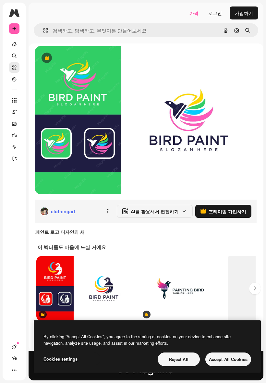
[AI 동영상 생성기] (14, 135)
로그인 (215, 13)
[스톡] (14, 67)
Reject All (178, 359)
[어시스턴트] (14, 159)
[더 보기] (14, 370)
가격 (194, 13)
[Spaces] (14, 112)
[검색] (14, 56)
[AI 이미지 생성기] (14, 123)
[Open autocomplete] (43, 30)
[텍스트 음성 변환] (14, 147)
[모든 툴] (14, 100)
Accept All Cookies (228, 359)
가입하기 (244, 13)
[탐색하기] (14, 79)
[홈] (14, 44)
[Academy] (14, 358)
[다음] (255, 288)
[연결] (14, 346)
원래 (72, 58)
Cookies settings (60, 359)
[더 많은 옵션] (107, 211)
